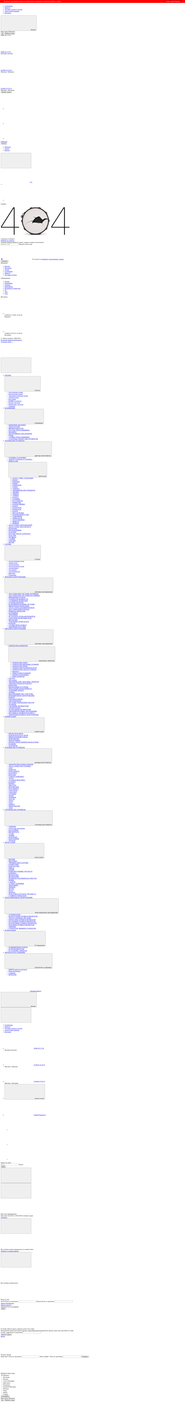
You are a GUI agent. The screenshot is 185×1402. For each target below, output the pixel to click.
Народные (11, 573)
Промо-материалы (14, 971)
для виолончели (13, 564)
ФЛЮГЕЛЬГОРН (14, 806)
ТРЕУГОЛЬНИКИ (18, 520)
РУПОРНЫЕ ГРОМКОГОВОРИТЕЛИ (21, 925)
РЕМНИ (11, 880)
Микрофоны (9, 287)
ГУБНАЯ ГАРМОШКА (16, 776)
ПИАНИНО (12, 432)
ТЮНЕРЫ (11, 887)
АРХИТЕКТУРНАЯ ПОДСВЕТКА (20, 683)
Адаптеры (11, 406)
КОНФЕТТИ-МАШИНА (20, 675)
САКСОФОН (12, 790)
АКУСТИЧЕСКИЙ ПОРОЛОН (18, 609)
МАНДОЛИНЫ (13, 839)
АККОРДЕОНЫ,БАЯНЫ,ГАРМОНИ (20, 764)
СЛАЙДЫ (11, 882)
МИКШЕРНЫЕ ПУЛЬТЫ (16, 597)
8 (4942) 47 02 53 (6, 88)
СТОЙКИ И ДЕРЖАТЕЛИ (17, 896)
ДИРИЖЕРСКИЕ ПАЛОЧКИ (18, 863)
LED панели (12, 680)
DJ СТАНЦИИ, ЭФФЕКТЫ (17, 951)
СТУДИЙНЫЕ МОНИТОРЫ (18, 601)
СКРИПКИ (12, 826)
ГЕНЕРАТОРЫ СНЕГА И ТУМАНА (24, 669)
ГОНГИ (15, 487)
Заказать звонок (6, 92)
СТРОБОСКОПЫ (14, 708)
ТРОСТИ (11, 799)
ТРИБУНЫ (12, 927)
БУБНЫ (15, 483)
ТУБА (10, 802)
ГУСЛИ (11, 833)
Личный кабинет (35, 991)
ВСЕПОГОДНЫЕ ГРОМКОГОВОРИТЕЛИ (23, 916)
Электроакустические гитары (18, 396)
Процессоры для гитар (15, 404)
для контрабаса (13, 568)
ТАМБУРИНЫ (17, 516)
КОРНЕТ (11, 783)
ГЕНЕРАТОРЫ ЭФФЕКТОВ (18, 645)
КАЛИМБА (16, 499)
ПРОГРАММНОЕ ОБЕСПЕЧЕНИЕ (20, 433)
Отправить (5, 261)
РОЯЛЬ (10, 435)
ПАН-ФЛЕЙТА (13, 789)
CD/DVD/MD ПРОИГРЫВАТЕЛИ (19, 618)
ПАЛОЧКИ (12, 532)
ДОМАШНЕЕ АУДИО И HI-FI (18, 621)
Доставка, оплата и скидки (13, 9)
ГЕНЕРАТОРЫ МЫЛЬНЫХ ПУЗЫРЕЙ (25, 664)
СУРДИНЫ (12, 794)
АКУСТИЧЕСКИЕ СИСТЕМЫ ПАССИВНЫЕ (24, 595)
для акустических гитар (16, 561)
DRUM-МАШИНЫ (14, 530)
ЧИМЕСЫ (15, 521)
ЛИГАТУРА (12, 785)
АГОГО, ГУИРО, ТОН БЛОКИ (22, 478)
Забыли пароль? (6, 1305)
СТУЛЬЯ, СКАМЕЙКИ (16, 883)
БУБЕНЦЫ (16, 481)
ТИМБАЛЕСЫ (17, 518)
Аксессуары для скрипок (16, 828)
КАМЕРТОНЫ (13, 864)
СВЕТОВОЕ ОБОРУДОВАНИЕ (15, 628)
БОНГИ (15, 480)
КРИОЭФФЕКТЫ (18, 676)
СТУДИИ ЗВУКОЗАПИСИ (17, 625)
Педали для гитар (14, 403)
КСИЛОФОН (16, 508)
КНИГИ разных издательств (17, 969)
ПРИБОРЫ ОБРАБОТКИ (16, 611)
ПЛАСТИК (12, 535)
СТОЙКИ (11, 539)
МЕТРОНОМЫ (13, 876)
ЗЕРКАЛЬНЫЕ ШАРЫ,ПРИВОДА (20, 689)
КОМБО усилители (14, 401)
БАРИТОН (12, 769)
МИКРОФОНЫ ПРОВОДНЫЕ (18, 606)
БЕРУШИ (11, 859)
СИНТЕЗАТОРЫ (14, 427)
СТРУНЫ (8, 544)
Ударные (7, 285)
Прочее (10, 890)
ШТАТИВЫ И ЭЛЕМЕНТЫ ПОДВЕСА (21, 713)
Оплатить (4, 1217)
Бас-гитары (12, 399)
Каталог (4, 143)
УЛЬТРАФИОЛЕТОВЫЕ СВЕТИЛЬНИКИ (22, 711)
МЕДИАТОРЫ (13, 875)
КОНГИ (15, 506)
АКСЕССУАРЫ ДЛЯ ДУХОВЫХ (19, 766)
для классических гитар (16, 566)
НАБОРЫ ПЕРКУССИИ (20, 514)
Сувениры (11, 973)
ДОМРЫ (11, 835)
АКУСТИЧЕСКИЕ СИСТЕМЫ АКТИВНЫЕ (23, 594)
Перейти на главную (7, 240)
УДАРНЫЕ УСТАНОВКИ (17, 457)
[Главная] (19, 200)
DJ (5, 290)
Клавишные (9, 283)
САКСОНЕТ (12, 792)
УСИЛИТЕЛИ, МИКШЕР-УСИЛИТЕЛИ (22, 928)
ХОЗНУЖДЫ (12, 745)
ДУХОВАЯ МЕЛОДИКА (16, 780)
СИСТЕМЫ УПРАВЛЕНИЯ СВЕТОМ (21, 702)
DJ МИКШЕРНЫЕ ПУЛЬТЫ (18, 947)
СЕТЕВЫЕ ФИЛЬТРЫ (16, 602)
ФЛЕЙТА (11, 804)
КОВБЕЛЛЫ (16, 502)
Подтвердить (5, 1396)
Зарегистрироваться (7, 1303)
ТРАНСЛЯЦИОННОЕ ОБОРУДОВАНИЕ (19, 897)
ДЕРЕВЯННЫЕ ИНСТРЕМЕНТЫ (23, 490)
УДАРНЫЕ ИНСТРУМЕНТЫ (14, 440)
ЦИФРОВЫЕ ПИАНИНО (17, 425)
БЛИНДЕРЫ (12, 685)
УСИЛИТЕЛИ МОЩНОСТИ (18, 599)
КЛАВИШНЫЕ (10, 408)
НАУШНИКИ (13, 613)
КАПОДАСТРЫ (13, 866)
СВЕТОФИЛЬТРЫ (14, 701)
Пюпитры (11, 892)
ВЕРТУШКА (12, 861)
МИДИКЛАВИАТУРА (16, 428)
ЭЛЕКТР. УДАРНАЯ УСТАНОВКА (20, 459)
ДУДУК (11, 778)
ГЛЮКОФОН (16, 485)
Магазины (8, 268)
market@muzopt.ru (40, 1115)
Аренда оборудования (12, 11)
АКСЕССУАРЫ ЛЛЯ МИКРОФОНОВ (21, 608)
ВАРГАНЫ (12, 775)
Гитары (7, 281)
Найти (3, 1166)
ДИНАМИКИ (13, 615)
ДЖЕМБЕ (15, 492)
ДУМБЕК (15, 495)
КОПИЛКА (12, 873)
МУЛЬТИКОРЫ (13, 739)
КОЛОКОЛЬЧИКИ (18, 504)
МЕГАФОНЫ (12, 620)
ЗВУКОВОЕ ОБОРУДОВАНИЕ (15, 577)
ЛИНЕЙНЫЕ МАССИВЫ (17, 627)
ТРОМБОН (12, 797)
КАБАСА (15, 497)
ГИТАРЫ (8, 375)
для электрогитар (14, 571)
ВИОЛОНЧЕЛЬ (13, 832)
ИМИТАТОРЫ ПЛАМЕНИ (21, 673)
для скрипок (12, 570)
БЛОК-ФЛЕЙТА (13, 771)
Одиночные (12, 575)
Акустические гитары (15, 392)
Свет (6, 293)
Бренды (7, 150)
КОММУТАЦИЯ (10, 716)
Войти (3, 1308)
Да (2, 33)
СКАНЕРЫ (12, 704)
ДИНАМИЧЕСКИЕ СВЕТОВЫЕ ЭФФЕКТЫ (23, 682)
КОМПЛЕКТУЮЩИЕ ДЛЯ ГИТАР (20, 871)
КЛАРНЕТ (12, 782)
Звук (6, 292)
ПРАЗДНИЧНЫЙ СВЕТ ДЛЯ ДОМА (20, 694)
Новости (7, 8)
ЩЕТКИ (11, 542)
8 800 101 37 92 (6, 52)
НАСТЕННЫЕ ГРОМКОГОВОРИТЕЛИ (22, 921)
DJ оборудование (10, 930)
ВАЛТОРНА (12, 773)
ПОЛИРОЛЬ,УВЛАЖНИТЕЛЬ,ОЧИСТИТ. (22, 878)
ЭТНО (10, 808)
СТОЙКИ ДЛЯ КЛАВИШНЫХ (19, 437)
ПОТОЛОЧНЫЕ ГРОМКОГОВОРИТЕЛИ (22, 923)
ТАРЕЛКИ (12, 540)
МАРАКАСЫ (16, 509)
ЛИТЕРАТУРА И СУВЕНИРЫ (15, 952)
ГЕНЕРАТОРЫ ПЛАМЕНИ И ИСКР (24, 668)
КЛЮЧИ (11, 870)
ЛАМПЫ (11, 692)
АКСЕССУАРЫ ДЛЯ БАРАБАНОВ (20, 525)
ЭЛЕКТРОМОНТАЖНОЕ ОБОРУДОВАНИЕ (23, 715)
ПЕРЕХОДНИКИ (14, 740)
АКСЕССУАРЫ (10, 842)
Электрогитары (13, 397)
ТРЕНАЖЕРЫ (13, 885)
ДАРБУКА (15, 488)
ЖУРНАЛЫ (12, 975)
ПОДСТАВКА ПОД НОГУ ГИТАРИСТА (22, 894)
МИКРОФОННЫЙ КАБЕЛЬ (18, 737)
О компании (9, 6)
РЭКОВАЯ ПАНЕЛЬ (15, 699)
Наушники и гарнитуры (12, 288)
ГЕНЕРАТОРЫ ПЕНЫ (19, 666)
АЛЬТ (10, 768)
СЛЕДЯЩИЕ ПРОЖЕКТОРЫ (18, 706)
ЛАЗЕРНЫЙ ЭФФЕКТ (16, 690)
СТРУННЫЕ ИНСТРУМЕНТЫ (15, 809)
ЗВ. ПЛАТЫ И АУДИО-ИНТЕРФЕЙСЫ (21, 616)
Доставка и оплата (11, 275)
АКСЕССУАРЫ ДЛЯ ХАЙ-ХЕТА (19, 527)
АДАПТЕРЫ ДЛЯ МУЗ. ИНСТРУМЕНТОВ (23, 439)
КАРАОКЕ (12, 623)
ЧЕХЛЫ (11, 889)
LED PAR (11, 678)
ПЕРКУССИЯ (13, 461)
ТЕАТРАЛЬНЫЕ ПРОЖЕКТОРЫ (19, 709)
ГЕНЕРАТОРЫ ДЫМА (20, 663)
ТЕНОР (11, 796)
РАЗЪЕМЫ (12, 744)
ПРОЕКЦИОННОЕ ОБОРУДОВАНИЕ (21, 695)
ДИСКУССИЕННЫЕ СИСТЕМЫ (19, 918)
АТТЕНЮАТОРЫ (14, 914)
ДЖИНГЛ (15, 494)
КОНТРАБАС (13, 837)
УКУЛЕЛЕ (12, 840)
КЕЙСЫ (11, 868)
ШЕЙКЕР (15, 523)
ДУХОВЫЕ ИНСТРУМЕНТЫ (15, 747)
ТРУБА (10, 801)
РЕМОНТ (11, 697)
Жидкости (15, 671)
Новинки (8, 147)
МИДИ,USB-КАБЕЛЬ (15, 733)
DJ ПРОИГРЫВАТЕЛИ (16, 949)
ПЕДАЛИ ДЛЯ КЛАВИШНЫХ (19, 430)
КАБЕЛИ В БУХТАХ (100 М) (18, 735)
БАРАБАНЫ (12, 528)
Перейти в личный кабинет (10, 1251)
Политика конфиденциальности (11, 340)
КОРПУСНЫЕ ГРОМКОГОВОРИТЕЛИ (22, 920)
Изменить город (9, 33)
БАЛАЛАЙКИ (13, 830)
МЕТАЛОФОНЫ (18, 513)
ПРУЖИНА (12, 537)
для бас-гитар (12, 563)
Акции (7, 148)
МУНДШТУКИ (13, 787)
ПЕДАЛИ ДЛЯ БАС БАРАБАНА (19, 534)
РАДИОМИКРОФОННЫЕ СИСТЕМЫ (21, 604)
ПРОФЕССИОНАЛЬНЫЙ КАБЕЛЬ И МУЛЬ (23, 742)
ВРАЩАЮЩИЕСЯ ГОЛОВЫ (18, 687)
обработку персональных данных (53, 259)
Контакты (8, 13)
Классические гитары (15, 394)
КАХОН (15, 511)
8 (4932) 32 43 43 (6, 70)
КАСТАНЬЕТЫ (17, 501)
